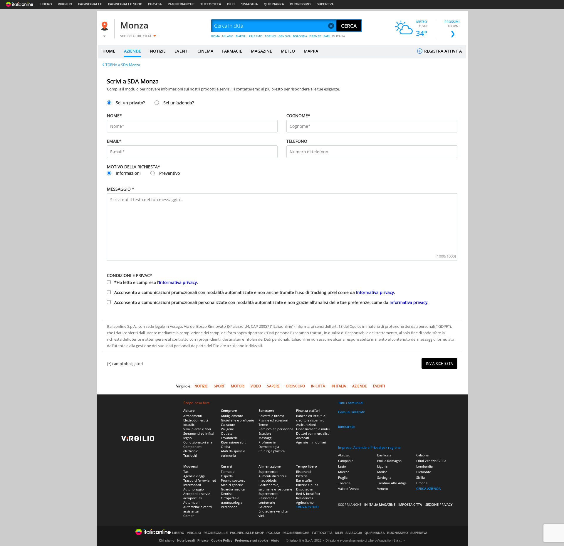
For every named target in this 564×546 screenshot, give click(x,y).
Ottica (225, 446)
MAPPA (311, 51)
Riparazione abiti (233, 442)
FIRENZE (315, 36)
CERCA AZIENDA (428, 488)
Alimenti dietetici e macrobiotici (272, 478)
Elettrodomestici (195, 420)
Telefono (296, 141)
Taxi (186, 471)
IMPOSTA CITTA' (410, 504)
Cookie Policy (221, 540)
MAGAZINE (261, 51)
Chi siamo (166, 540)
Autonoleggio (193, 489)
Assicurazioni (306, 424)
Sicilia (420, 477)
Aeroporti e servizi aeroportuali (197, 495)
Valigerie (227, 429)
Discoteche (304, 489)
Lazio (342, 466)
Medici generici (232, 485)
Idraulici (189, 424)
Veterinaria (229, 507)
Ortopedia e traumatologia (231, 500)
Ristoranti (303, 471)
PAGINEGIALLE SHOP (125, 4)
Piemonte (423, 472)
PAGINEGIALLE (90, 4)
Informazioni (128, 173)
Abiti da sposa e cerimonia (233, 453)
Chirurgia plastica (271, 451)
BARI (326, 36)
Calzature (228, 424)
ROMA (215, 36)
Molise (382, 472)
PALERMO (255, 36)
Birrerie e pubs (307, 485)
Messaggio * (120, 189)
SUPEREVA (325, 4)
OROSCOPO (295, 386)
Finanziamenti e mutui (313, 429)
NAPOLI (241, 36)
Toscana (344, 483)
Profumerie (267, 442)
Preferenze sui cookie (251, 540)
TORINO (270, 36)
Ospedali (227, 476)
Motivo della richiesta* (133, 166)
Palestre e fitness (271, 416)
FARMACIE (232, 51)
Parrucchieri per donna (275, 429)
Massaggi (265, 438)
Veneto (382, 488)
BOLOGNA (300, 36)
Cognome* (298, 115)
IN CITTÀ (318, 386)
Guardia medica (233, 489)
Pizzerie (302, 476)
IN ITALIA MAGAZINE (379, 504)
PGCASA (155, 4)
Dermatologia (268, 446)
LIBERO (46, 4)
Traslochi (190, 455)
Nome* (114, 115)
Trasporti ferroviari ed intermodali (199, 482)
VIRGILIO (65, 4)
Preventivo (169, 173)
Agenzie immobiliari (311, 442)
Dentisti (227, 493)
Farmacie (227, 471)
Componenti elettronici (192, 448)
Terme (263, 424)
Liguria (382, 466)
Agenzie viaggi (194, 476)
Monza (134, 25)
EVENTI (181, 51)
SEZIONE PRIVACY (439, 504)
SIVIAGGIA (249, 4)
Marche (343, 472)
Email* (114, 141)
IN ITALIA (338, 36)
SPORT (219, 386)
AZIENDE (132, 51)
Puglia (343, 477)
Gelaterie (265, 507)
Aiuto (275, 540)
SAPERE (273, 386)
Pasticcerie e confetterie (267, 500)
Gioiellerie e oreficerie (237, 420)
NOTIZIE (158, 51)
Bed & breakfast (308, 493)
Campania (345, 460)
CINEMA (205, 51)
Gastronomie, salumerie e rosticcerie (275, 487)
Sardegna (384, 477)
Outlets (226, 433)
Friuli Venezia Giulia (431, 460)
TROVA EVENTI (307, 507)
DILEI (231, 4)
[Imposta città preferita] (105, 26)
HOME (109, 51)
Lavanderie (229, 438)
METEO (288, 51)
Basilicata (384, 455)
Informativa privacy (178, 282)
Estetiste (264, 433)
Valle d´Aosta (348, 488)
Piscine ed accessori (273, 420)
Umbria (421, 483)
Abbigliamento (232, 416)
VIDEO (256, 386)
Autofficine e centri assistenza (197, 509)
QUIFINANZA (274, 4)
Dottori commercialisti (313, 433)
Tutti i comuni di (350, 403)
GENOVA (284, 36)
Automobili (191, 502)
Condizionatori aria (197, 442)
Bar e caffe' (304, 480)
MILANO (228, 36)
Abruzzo (344, 455)
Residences (304, 498)
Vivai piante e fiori (197, 429)
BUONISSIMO (300, 4)
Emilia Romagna (389, 460)
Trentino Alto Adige (392, 483)
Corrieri (188, 515)
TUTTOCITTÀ (210, 4)
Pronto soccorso (233, 480)
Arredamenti (192, 416)
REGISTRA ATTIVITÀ (442, 51)
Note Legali (186, 540)
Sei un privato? (130, 102)
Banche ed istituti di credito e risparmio (311, 418)
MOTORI (237, 386)
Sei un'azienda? (178, 102)
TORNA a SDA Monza (122, 64)
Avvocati (302, 438)
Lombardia (424, 466)
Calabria (422, 455)
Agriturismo (305, 502)
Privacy (203, 540)
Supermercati (268, 471)
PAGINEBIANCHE (181, 4)
